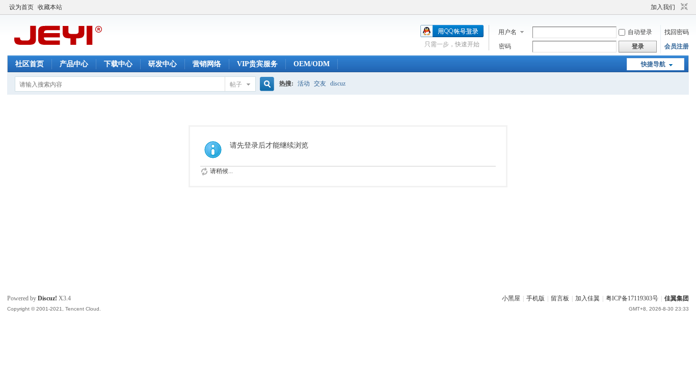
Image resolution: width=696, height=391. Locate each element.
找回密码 (676, 32)
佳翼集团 (676, 298)
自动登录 (640, 32)
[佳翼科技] (58, 48)
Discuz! (47, 298)
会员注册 (676, 46)
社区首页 (29, 64)
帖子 (236, 84)
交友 (320, 83)
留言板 (560, 298)
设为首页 (21, 7)
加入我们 (663, 7)
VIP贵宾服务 (257, 64)
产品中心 (74, 64)
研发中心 (162, 64)
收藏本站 (50, 7)
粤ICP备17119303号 (632, 298)
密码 (505, 46)
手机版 (535, 298)
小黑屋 (511, 298)
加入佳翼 (587, 298)
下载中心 (118, 64)
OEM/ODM (311, 64)
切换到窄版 (683, 7)
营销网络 (207, 64)
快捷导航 (653, 64)
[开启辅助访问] (646, 7)
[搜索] (265, 84)
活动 (304, 83)
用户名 (507, 32)
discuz (337, 83)
